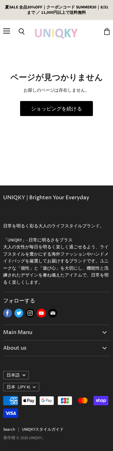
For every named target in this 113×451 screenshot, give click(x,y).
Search (9, 429)
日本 (18, 387)
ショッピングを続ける (56, 108)
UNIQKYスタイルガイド (43, 429)
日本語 (13, 375)
